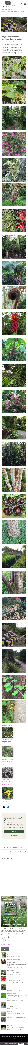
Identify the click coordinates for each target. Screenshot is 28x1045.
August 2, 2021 (10, 1029)
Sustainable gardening (12, 993)
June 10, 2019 (10, 974)
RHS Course (12, 34)
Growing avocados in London (14, 955)
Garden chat (10, 953)
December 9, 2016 (11, 982)
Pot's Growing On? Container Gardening (16, 961)
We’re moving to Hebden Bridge (15, 1013)
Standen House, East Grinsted (17, 852)
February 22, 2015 (11, 967)
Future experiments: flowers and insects (6, 800)
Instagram (3, 944)
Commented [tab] (21, 949)
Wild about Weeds (16, 933)
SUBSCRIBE (21, 1043)
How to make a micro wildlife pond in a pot (16, 988)
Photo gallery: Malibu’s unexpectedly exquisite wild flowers (7, 741)
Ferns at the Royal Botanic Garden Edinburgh (14, 847)
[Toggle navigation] (25, 4)
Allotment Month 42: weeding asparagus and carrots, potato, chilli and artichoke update (7, 782)
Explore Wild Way (14, 835)
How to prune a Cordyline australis (16, 972)
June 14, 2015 (5, 42)
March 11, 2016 (10, 1023)
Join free (14, 831)
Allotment (9, 977)
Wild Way (15, 931)
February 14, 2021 (10, 1015)
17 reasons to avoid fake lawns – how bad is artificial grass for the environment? (17, 996)
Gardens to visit (5, 34)
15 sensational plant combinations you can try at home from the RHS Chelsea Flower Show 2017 (7, 761)
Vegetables (15, 953)
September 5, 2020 (11, 1000)
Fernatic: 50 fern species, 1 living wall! (17, 1021)
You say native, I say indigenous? (16, 1028)
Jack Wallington (13, 42)
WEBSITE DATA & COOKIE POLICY (14, 1040)
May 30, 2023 (10, 1008)
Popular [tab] (5, 949)
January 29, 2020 (11, 956)
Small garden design (11, 962)
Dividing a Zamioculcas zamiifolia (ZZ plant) (16, 965)
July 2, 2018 (9, 990)
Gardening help (16, 959)
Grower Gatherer (8, 933)
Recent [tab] (13, 949)
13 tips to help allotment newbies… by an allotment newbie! (16, 979)
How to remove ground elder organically (14, 1005)
